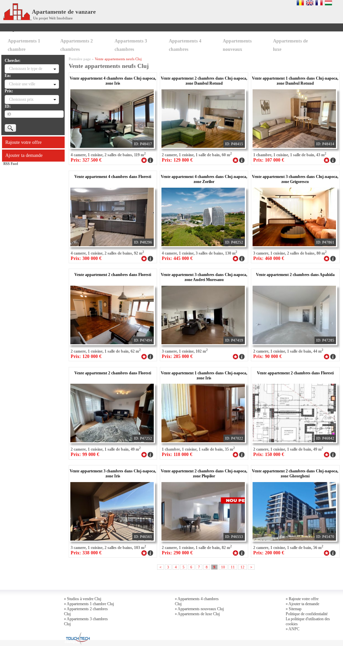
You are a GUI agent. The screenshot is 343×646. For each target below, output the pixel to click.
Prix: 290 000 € (177, 552)
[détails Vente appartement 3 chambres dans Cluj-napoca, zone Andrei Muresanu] (242, 356)
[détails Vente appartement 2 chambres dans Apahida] (333, 356)
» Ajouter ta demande (302, 604)
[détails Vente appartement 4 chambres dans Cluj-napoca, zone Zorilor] (242, 258)
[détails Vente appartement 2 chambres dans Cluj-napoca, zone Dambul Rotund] (242, 160)
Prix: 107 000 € (268, 160)
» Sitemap (293, 609)
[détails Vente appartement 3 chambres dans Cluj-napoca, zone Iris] (150, 552)
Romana (300, 2)
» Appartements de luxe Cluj (197, 614)
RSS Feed (10, 164)
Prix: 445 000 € (177, 258)
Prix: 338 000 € (86, 552)
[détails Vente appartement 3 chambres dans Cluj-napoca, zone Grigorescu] (333, 258)
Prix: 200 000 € (268, 552)
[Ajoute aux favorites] (144, 160)
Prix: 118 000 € (177, 454)
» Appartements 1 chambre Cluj (89, 604)
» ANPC (292, 629)
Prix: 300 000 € (86, 258)
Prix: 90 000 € (267, 356)
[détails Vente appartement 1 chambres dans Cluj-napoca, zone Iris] (242, 454)
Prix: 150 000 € (268, 454)
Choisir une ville (22, 84)
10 (223, 567)
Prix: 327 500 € (86, 160)
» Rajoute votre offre (302, 598)
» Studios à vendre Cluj (82, 598)
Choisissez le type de (25, 68)
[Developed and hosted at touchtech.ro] (77, 634)
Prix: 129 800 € (177, 160)
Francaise (319, 2)
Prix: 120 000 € (86, 356)
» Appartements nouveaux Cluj (199, 609)
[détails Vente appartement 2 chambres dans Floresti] (150, 356)
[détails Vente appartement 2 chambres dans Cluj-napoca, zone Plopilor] (242, 552)
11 (233, 567)
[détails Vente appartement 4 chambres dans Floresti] (150, 258)
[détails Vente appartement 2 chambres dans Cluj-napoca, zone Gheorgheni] (333, 552)
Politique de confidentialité (307, 614)
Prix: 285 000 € (177, 356)
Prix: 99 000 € (85, 454)
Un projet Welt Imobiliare (53, 18)
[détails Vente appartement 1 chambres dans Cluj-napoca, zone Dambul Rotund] (333, 160)
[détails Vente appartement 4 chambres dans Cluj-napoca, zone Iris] (150, 160)
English (310, 2)
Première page (80, 59)
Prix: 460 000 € (268, 258)
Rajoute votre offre (23, 142)
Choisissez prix (21, 99)
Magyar (328, 2)
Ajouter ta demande (24, 155)
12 (243, 567)
